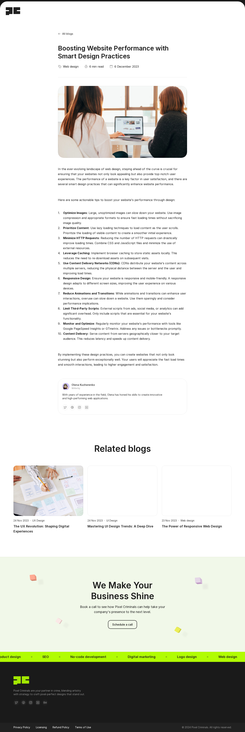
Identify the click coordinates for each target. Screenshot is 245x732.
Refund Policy (61, 727)
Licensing (41, 727)
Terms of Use (83, 727)
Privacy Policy (21, 727)
